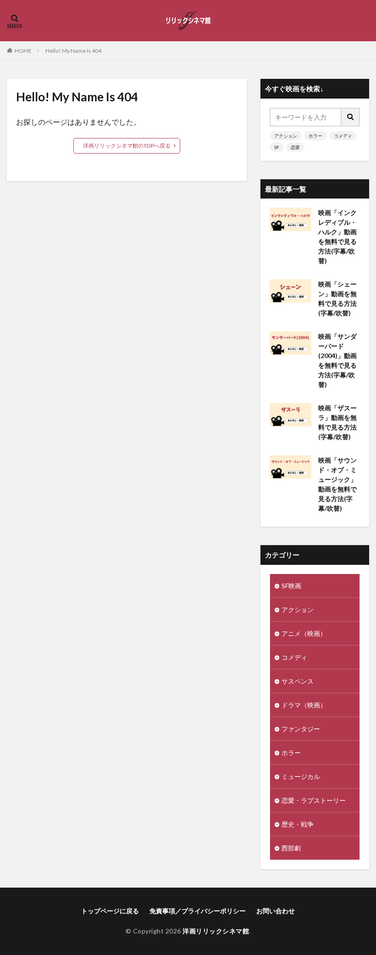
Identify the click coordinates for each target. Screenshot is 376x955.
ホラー (315, 135)
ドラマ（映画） (304, 705)
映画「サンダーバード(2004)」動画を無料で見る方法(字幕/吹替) (337, 360)
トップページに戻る (110, 911)
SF (276, 147)
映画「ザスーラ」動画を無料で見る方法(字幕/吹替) (337, 422)
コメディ (343, 135)
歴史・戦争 (298, 824)
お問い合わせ (275, 911)
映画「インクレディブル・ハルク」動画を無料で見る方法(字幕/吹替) (337, 237)
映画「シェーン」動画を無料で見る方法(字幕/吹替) (337, 298)
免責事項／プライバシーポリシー (197, 911)
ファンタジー (301, 729)
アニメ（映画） (304, 633)
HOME (23, 50)
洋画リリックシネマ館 (215, 931)
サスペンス (298, 681)
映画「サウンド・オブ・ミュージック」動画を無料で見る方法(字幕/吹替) (337, 484)
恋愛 (295, 147)
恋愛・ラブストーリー (314, 800)
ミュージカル (301, 776)
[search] (351, 117)
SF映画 (291, 586)
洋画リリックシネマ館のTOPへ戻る (127, 145)
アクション (285, 135)
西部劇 (291, 848)
